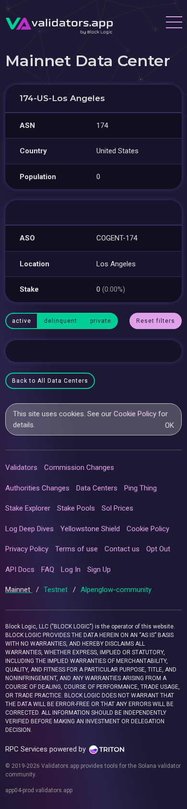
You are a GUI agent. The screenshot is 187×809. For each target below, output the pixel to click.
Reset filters (155, 321)
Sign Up (99, 569)
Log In (71, 569)
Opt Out (158, 549)
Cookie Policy (135, 414)
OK (169, 425)
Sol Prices (117, 508)
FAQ (47, 569)
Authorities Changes (37, 488)
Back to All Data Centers (50, 380)
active (21, 321)
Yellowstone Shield (90, 528)
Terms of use (76, 549)
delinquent (60, 321)
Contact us (122, 549)
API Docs (20, 569)
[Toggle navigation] (173, 23)
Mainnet (18, 589)
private (100, 321)
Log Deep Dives (29, 528)
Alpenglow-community (116, 589)
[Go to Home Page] (59, 23)
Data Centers (96, 488)
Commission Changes (79, 467)
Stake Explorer (27, 508)
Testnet (57, 589)
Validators (21, 467)
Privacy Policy (26, 549)
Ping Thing (140, 488)
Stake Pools (76, 508)
